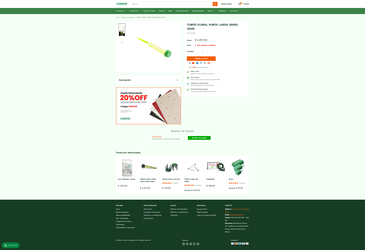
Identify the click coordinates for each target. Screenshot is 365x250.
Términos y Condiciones (152, 215)
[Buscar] (215, 4)
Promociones (148, 218)
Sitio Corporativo (122, 218)
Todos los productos (127, 17)
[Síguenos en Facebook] (183, 244)
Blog (170, 11)
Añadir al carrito (201, 58)
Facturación (234, 11)
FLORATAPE (210, 179)
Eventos (162, 11)
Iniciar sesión (226, 4)
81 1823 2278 (237, 209)
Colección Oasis (149, 11)
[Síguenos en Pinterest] (190, 244)
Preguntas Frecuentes (152, 212)
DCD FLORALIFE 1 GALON (126, 179)
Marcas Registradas (123, 215)
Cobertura (174, 215)
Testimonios (120, 224)
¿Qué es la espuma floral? (206, 215)
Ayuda (210, 11)
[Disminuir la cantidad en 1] (197, 52)
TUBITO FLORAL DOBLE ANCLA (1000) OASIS (148, 180)
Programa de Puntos (123, 221)
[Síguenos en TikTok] (198, 244)
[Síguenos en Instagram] (187, 244)
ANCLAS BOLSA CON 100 (171, 179)
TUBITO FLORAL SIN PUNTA (191, 180)
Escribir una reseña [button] (199, 138)
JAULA (231, 179)
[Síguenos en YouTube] (194, 244)
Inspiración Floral (182, 11)
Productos (120, 11)
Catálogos (222, 11)
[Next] (249, 175)
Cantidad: (190, 51)
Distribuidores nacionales (125, 227)
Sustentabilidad (198, 11)
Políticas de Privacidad (178, 209)
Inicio (117, 17)
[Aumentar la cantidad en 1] (207, 52)
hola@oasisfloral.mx (237, 215)
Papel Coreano (202, 212)
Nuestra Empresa (122, 212)
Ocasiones (133, 11)
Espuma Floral (202, 209)
